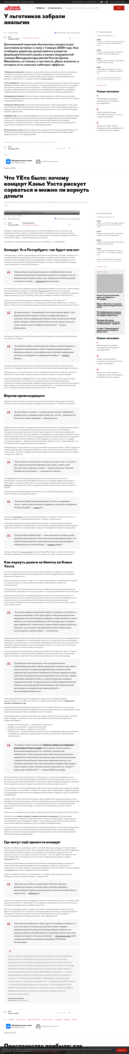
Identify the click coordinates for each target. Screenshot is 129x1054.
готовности (9, 870)
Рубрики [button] (40, 8)
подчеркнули (41, 281)
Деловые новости (48, 1019)
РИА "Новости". (48, 79)
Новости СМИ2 (10, 168)
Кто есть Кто (93, 8)
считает (51, 544)
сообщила (8, 485)
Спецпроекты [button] (55, 8)
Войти (119, 8)
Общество (67, 1019)
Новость (11, 1019)
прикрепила (17, 517)
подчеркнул (33, 893)
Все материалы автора (31, 38)
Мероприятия (71, 8)
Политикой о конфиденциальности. (46, 1051)
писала (36, 507)
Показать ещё (101, 85)
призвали (65, 355)
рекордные (8, 859)
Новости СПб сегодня (33, 1019)
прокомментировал (63, 936)
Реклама (82, 8)
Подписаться (79, 2)
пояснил (26, 379)
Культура (58, 1019)
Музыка (74, 1019)
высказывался (27, 552)
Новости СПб (21, 1019)
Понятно (121, 1050)
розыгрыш (43, 291)
